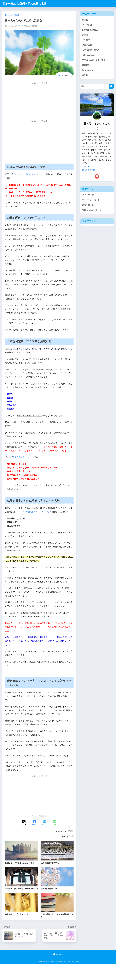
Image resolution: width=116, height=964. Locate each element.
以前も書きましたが (21, 457)
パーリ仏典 (87, 25)
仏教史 (85, 20)
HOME (59, 954)
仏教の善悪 (87, 45)
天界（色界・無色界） (92, 50)
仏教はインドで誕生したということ (28, 174)
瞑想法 (85, 35)
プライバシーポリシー (92, 200)
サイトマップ (88, 195)
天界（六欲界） (89, 55)
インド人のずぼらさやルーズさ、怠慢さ (34, 512)
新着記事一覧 (88, 205)
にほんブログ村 (88, 170)
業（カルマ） (88, 70)
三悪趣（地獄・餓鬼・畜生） (94, 60)
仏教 (72, 836)
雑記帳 (71, 831)
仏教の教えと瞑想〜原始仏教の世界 (25, 3)
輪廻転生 (86, 65)
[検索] (111, 86)
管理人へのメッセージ (92, 210)
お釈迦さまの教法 (90, 30)
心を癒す (86, 40)
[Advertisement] (39, 101)
